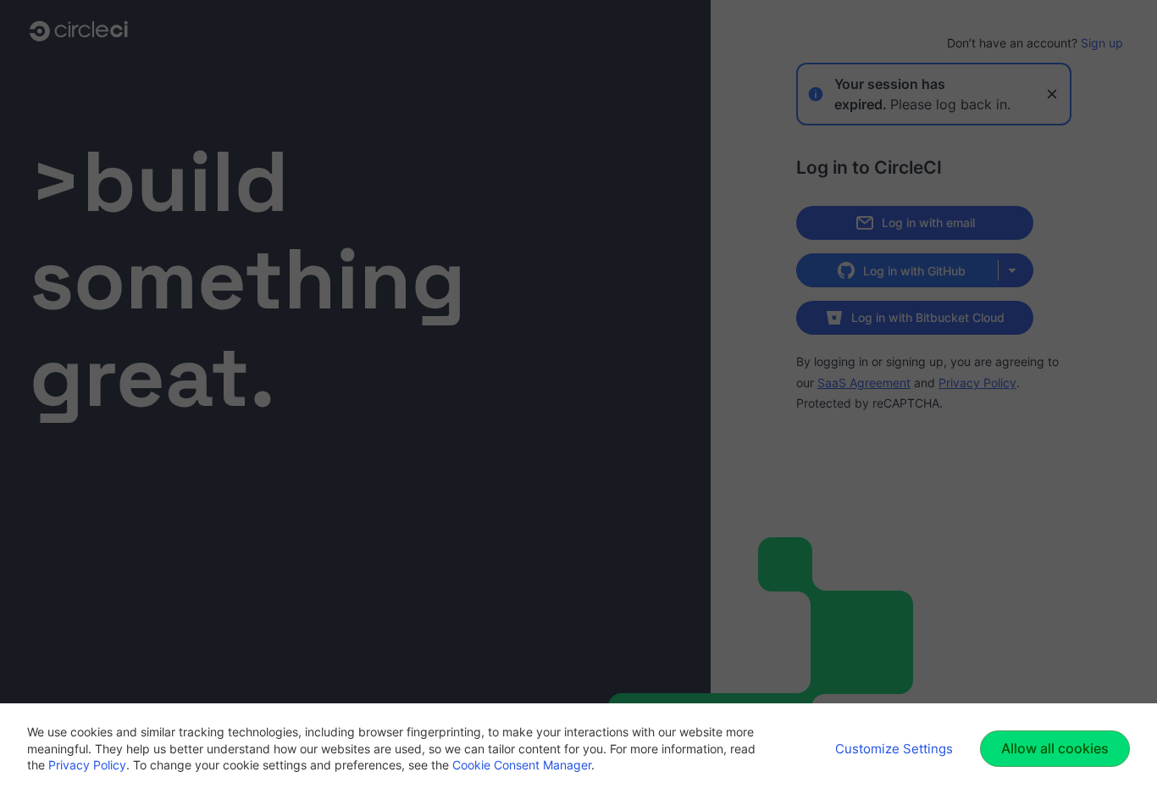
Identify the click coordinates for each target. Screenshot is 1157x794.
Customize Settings (894, 748)
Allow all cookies (1055, 748)
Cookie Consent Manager (521, 765)
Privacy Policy (87, 765)
